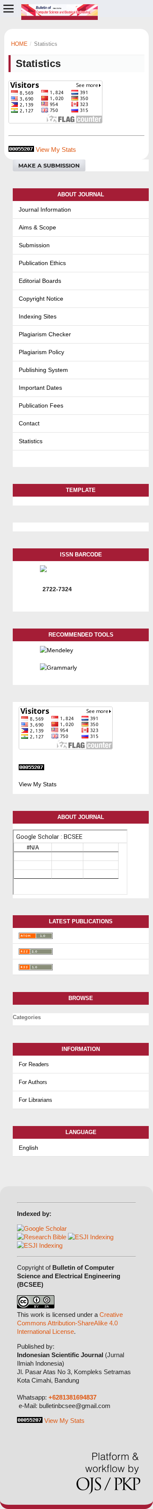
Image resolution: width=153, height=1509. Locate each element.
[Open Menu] (8, 8)
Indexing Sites (38, 316)
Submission (34, 245)
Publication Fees (41, 405)
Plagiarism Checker (45, 334)
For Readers (34, 1064)
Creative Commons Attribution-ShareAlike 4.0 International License (70, 1323)
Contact (29, 423)
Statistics (30, 441)
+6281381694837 (72, 1397)
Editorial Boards (40, 280)
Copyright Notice (41, 298)
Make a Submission (49, 165)
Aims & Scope (37, 227)
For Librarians (35, 1100)
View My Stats (56, 149)
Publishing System (43, 369)
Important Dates (40, 387)
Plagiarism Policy (41, 352)
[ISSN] (91, 569)
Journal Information (45, 209)
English (28, 1147)
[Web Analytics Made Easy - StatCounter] (21, 149)
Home (19, 44)
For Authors (33, 1082)
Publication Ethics (42, 263)
